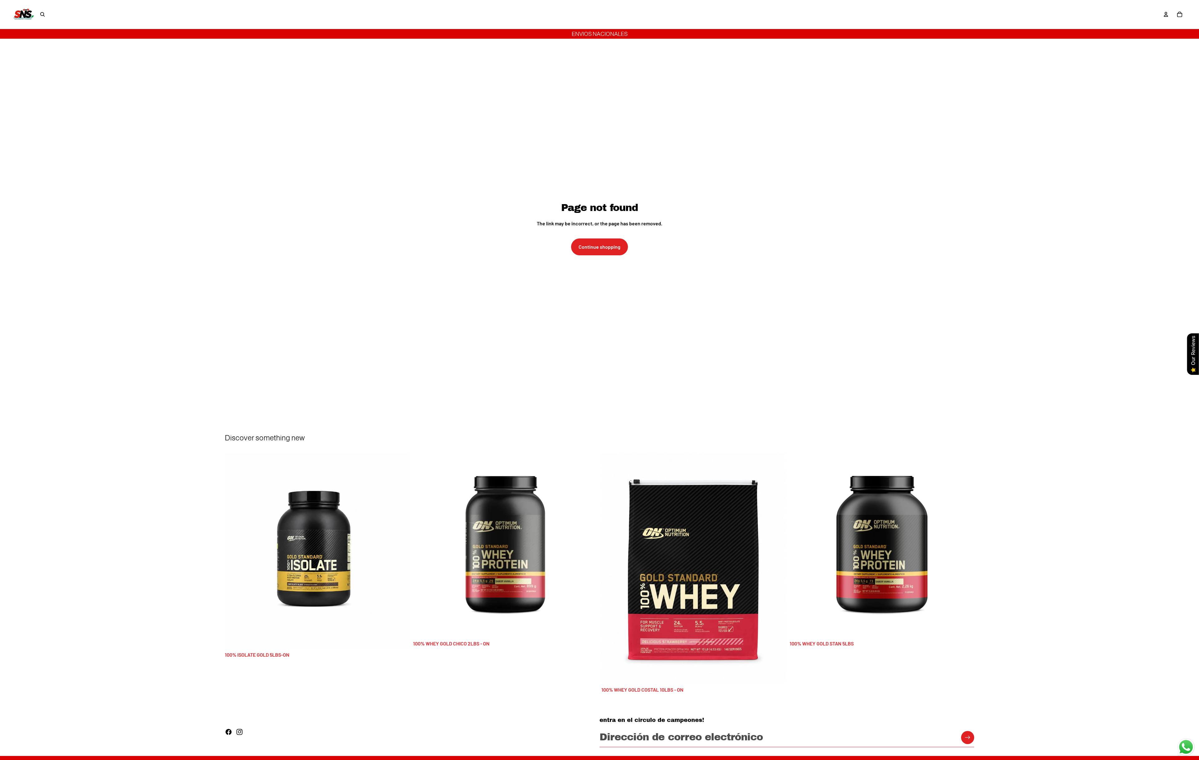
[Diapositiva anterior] (234, 551)
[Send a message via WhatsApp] (1186, 747)
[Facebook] (228, 732)
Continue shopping (599, 247)
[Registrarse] (967, 737)
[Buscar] (42, 14)
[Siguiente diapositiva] (400, 551)
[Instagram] (239, 732)
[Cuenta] (1166, 14)
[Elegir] (399, 639)
